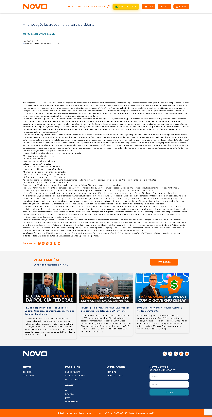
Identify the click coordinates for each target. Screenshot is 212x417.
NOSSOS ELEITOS (115, 376)
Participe (82, 6)
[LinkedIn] (181, 354)
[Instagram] (165, 354)
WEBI (151, 413)
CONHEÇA (27, 372)
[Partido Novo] (35, 353)
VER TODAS (164, 262)
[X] (176, 354)
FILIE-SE (182, 6)
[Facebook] (170, 354)
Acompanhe (97, 6)
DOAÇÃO (69, 394)
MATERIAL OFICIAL (74, 380)
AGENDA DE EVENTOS (75, 376)
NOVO (71, 6)
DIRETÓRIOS (29, 376)
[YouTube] (187, 354)
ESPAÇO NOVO (72, 402)
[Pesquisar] (108, 6)
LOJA (150, 6)
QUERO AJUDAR (72, 372)
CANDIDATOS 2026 (127, 6)
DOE (166, 6)
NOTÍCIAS (111, 372)
